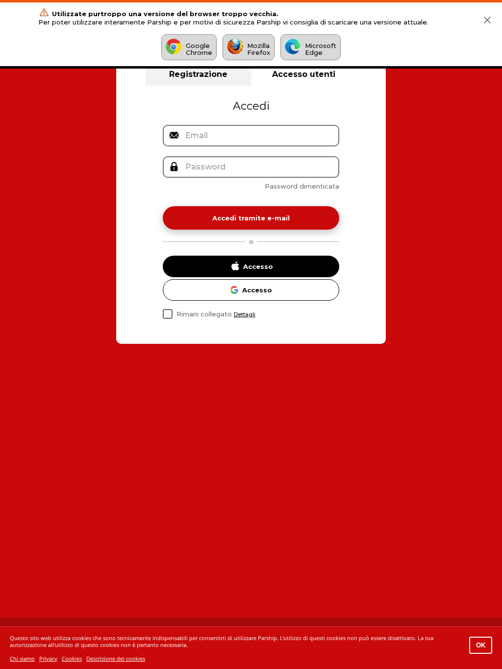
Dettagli (244, 314)
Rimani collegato (204, 314)
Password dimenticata (302, 186)
